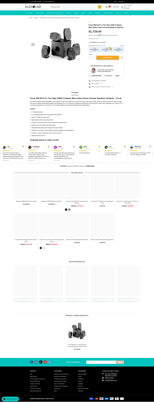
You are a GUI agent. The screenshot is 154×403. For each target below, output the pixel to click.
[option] (61, 44)
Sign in (125, 6)
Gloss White (44, 248)
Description (75, 92)
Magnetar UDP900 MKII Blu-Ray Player (26, 201)
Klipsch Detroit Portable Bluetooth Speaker (102, 239)
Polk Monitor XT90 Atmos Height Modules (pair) (102, 202)
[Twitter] (49, 362)
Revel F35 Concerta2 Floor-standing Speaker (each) (52, 240)
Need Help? (121, 1)
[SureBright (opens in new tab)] (122, 45)
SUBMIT (119, 362)
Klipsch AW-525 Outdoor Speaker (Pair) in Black (26, 240)
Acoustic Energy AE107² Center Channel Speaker (77, 202)
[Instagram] (36, 362)
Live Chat (107, 75)
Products (36, 17)
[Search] (75, 7)
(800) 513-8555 (37, 1)
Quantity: (90, 54)
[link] (122, 58)
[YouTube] (45, 362)
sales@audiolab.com (49, 1)
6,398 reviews (90, 166)
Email (116, 75)
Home (30, 17)
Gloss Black (40, 248)
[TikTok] (40, 362)
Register (130, 5)
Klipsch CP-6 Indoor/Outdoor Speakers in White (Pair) (128, 202)
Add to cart (107, 57)
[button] (153, 154)
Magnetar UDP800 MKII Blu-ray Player (51, 201)
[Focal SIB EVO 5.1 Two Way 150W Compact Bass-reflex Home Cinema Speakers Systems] (77, 331)
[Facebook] (31, 362)
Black (66, 209)
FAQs (115, 1)
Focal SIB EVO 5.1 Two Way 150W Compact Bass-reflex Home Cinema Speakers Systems (77, 345)
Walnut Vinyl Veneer (69, 209)
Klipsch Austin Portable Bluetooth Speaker (77, 239)
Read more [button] (9, 160)
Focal (90, 22)
